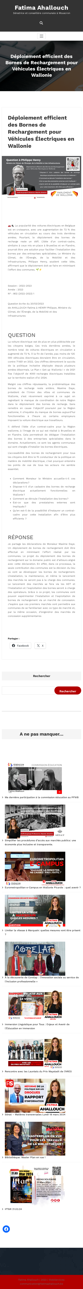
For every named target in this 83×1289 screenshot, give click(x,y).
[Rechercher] (42, 23)
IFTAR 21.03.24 (13, 1209)
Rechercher (41, 676)
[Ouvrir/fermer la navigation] (41, 36)
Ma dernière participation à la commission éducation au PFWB (42, 797)
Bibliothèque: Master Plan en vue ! (25, 1157)
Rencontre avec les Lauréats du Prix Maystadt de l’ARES (38, 1071)
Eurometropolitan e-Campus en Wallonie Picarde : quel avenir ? (43, 887)
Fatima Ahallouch (41, 7)
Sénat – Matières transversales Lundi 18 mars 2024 (35, 1114)
